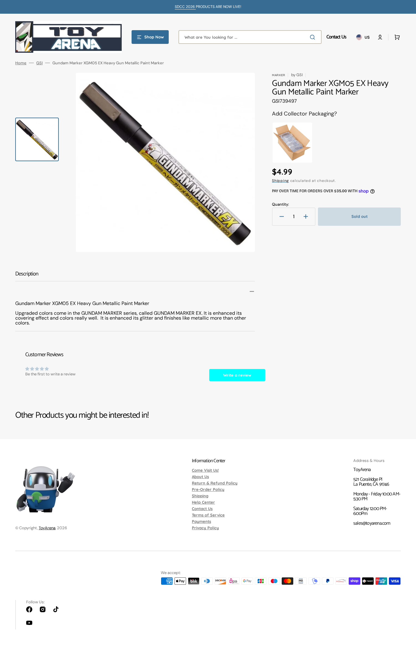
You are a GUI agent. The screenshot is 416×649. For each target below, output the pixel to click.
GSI (39, 63)
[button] (380, 37)
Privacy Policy (205, 527)
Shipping (280, 180)
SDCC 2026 (185, 6)
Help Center (203, 502)
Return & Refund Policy (215, 483)
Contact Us (202, 508)
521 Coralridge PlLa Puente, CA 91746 (371, 481)
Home (20, 63)
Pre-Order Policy (208, 489)
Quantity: (280, 204)
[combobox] (250, 37)
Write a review (237, 375)
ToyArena (47, 527)
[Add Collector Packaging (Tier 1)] (290, 142)
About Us (200, 476)
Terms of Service (208, 514)
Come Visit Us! (205, 470)
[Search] (314, 37)
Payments (201, 521)
